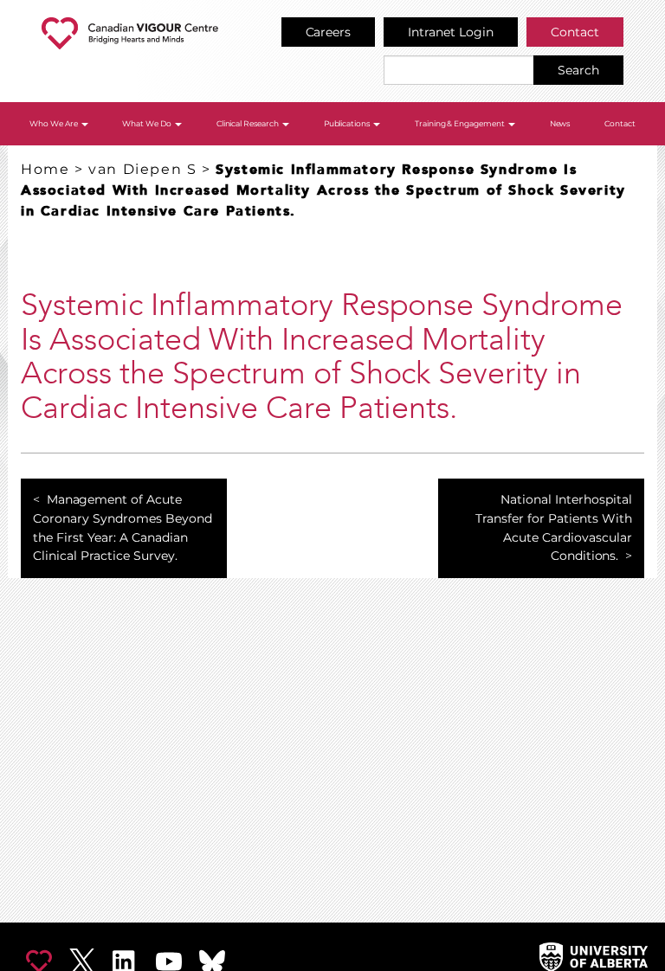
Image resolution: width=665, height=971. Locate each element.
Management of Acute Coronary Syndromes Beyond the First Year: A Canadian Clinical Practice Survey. (122, 527)
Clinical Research (248, 123)
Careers (329, 32)
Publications (348, 123)
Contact (575, 32)
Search (578, 70)
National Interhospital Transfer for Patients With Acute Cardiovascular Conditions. (553, 527)
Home (45, 169)
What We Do (147, 123)
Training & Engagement (461, 123)
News (560, 123)
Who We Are (54, 123)
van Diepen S (142, 169)
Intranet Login (451, 32)
